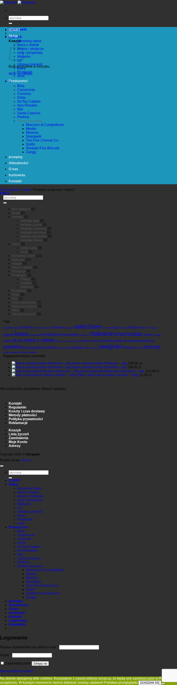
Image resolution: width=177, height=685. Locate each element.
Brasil (16, 213)
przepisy (16, 157)
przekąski (76, 347)
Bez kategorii (21, 209)
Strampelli (33, 136)
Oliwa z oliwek (22, 267)
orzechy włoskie (71, 341)
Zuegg (31, 152)
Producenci (18, 81)
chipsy (37, 327)
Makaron (18, 259)
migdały (157, 335)
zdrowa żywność (30, 64)
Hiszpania (136, 327)
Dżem (94, 326)
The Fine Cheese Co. (42, 140)
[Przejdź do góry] (1, 466)
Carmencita (26, 90)
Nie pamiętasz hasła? (16, 671)
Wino (15, 310)
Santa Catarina (28, 113)
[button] (4, 193)
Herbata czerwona (33, 228)
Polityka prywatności (26, 419)
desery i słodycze (30, 49)
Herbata (17, 217)
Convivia (24, 93)
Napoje (17, 263)
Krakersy (27, 287)
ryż (19, 60)
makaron (102, 333)
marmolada (128, 334)
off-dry (17, 340)
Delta (21, 97)
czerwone (57, 327)
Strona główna (10, 189)
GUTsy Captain (29, 101)
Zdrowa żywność (24, 314)
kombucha (34, 335)
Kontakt (15, 181)
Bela (20, 86)
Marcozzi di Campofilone (45, 125)
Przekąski (19, 275)
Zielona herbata (29, 352)
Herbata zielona (32, 240)
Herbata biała (30, 221)
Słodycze (129, 347)
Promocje (18, 271)
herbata (123, 327)
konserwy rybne (29, 41)
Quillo (30, 144)
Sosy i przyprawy (24, 302)
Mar (20, 109)
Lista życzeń (19, 434)
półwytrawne (91, 347)
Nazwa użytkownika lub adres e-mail (29, 647)
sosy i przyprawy (30, 52)
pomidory (13, 347)
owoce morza (91, 341)
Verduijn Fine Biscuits (42, 148)
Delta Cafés (29, 248)
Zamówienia (18, 438)
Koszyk (15, 430)
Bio (30, 327)
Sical (24, 252)
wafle (6, 352)
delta (80, 326)
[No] (163, 683)
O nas (13, 169)
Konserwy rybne (23, 255)
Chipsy (25, 279)
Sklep (13, 36)
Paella (107, 341)
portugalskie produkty (41, 347)
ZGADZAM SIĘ (150, 682)
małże (147, 335)
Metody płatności (23, 415)
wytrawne (14, 352)
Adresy (15, 446)
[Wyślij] (10, 23)
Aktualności (18, 163)
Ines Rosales (27, 105)
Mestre (31, 128)
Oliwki (59, 341)
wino (21, 76)
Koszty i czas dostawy (27, 411)
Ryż (15, 298)
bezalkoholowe (11, 327)
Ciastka (26, 283)
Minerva (32, 132)
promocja (63, 347)
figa (115, 327)
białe (23, 327)
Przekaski (24, 72)
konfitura (50, 334)
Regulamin (17, 407)
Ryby (15, 294)
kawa (21, 68)
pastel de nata (123, 341)
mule (7, 341)
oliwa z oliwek (28, 45)
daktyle (70, 327)
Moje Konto (18, 442)
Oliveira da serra (30, 121)
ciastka (45, 327)
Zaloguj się (40, 663)
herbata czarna (31, 224)
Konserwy (69, 334)
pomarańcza (144, 341)
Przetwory (19, 290)
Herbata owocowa (33, 232)
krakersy (84, 335)
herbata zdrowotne (34, 236)
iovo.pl (25, 460)
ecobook (107, 327)
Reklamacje (18, 423)
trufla (139, 347)
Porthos (23, 117)
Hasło (5, 655)
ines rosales (150, 327)
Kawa (16, 244)
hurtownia (17, 175)
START (14, 30)
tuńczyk (152, 347)
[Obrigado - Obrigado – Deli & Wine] (17, 2)
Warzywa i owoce (24, 306)
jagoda (8, 335)
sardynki (110, 346)
